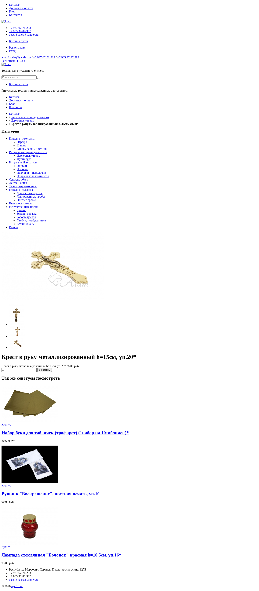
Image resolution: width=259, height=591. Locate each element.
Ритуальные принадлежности (30, 117)
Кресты (21, 145)
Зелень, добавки (27, 213)
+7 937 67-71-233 (20, 27)
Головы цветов (26, 217)
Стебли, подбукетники (31, 220)
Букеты (21, 210)
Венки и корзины (20, 203)
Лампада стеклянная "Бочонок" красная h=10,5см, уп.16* (61, 555)
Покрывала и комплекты (33, 176)
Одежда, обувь (18, 179)
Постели (22, 169)
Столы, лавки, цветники (32, 148)
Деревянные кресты (29, 193)
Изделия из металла (22, 138)
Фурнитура (24, 159)
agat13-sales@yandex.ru (23, 34)
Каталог (14, 4)
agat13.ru (17, 586)
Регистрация (17, 47)
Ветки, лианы (26, 223)
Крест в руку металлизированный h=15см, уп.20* (34, 366)
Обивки (22, 165)
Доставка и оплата (21, 8)
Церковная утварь (22, 120)
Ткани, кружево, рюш (23, 186)
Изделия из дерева (21, 189)
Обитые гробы (26, 200)
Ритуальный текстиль (23, 162)
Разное (13, 227)
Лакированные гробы (31, 196)
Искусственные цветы (23, 206)
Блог (12, 11)
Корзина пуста (18, 41)
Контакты (15, 14)
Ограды (22, 142)
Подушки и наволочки (31, 172)
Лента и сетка (18, 182)
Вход (12, 51)
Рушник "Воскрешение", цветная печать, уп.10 (51, 493)
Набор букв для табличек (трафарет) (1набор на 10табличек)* (65, 432)
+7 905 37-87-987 (20, 31)
